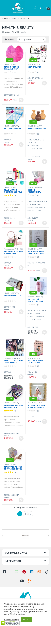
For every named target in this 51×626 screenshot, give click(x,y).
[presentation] (48, 536)
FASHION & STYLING (12, 358)
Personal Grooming (35, 297)
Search (35, 7)
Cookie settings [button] (11, 619)
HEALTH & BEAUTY (11, 64)
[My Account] (41, 8)
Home (5, 18)
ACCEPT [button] (26, 619)
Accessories (9, 249)
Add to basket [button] (20, 100)
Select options (43, 83)
